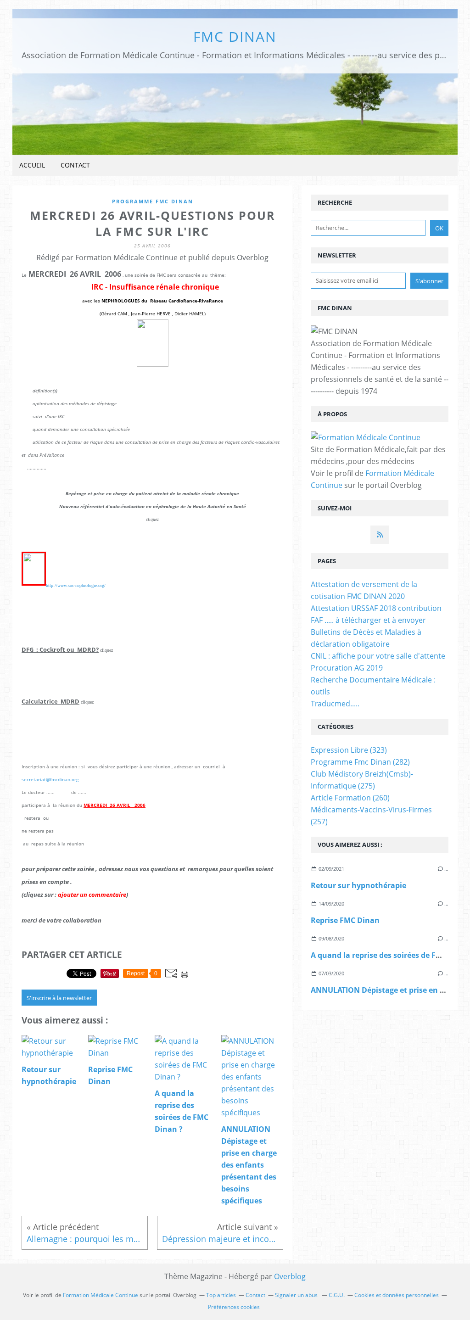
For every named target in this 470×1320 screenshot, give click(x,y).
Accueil (32, 165)
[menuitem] (32, 165)
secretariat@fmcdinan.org (50, 779)
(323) (349, 750)
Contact (75, 165)
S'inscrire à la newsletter (59, 998)
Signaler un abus (297, 1295)
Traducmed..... (335, 704)
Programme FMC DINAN (152, 201)
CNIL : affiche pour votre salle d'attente (378, 656)
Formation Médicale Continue (100, 1295)
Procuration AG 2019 (347, 668)
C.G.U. (337, 1295)
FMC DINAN (235, 36)
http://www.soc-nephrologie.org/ (76, 585)
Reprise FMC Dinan (345, 920)
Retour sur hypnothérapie (358, 885)
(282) (360, 762)
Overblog (290, 1276)
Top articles (221, 1295)
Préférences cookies (234, 1307)
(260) (350, 798)
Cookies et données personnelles (396, 1295)
